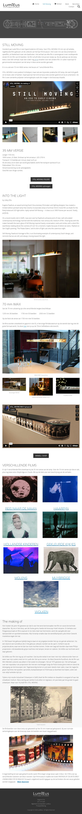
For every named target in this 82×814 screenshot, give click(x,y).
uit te (36, 59)
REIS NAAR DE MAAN (21, 508)
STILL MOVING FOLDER (41, 179)
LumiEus (40, 810)
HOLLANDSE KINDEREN (21, 544)
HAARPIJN (61, 508)
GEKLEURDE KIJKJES (61, 544)
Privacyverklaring (41, 806)
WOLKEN (41, 612)
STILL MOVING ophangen (41, 186)
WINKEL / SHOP (41, 456)
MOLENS (21, 578)
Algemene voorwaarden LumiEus (41, 804)
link (25, 326)
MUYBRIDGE (61, 578)
